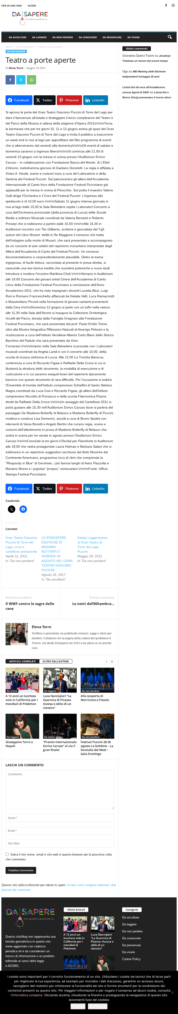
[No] (172, 992)
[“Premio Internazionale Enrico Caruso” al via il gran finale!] (60, 726)
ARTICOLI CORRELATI (22, 661)
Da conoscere (88, 37)
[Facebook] (166, 5)
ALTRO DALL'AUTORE (56, 661)
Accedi (32, 5)
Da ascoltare (17, 37)
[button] (170, 37)
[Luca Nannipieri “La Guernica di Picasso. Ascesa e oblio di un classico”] (60, 680)
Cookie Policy (131, 959)
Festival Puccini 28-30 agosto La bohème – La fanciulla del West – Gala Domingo (97, 748)
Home (9, 46)
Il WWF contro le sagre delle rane (30, 606)
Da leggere (39, 37)
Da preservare (112, 37)
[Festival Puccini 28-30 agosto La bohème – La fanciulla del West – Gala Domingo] (97, 726)
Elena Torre (16, 68)
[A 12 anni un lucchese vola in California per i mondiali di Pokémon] (22, 680)
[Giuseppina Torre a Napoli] (22, 726)
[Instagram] (173, 5)
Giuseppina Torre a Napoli (19, 744)
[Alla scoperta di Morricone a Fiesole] (97, 680)
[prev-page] (106, 661)
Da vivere (133, 37)
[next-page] (112, 661)
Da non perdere (62, 37)
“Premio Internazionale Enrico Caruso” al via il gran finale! (59, 746)
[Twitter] (20, 79)
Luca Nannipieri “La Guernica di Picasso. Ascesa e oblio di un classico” (57, 702)
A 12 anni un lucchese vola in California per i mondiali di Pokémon (22, 700)
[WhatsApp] (31, 79)
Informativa (98, 1006)
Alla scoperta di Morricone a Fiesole (95, 698)
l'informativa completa (26, 995)
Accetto (78, 1006)
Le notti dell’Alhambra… (93, 603)
